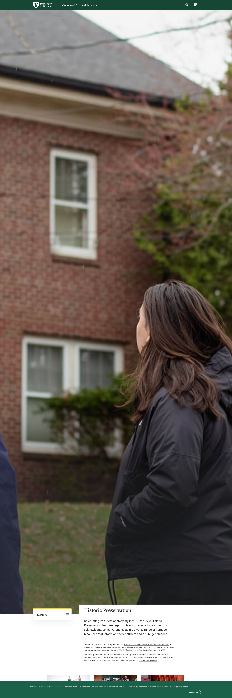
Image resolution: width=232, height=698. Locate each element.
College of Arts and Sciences (79, 5)
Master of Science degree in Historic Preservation (146, 644)
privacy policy (182, 686)
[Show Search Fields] (187, 4)
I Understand (192, 693)
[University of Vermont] (26, 8)
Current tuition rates (148, 660)
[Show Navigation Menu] (195, 4)
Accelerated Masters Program (107, 647)
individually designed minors (135, 647)
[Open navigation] (67, 614)
